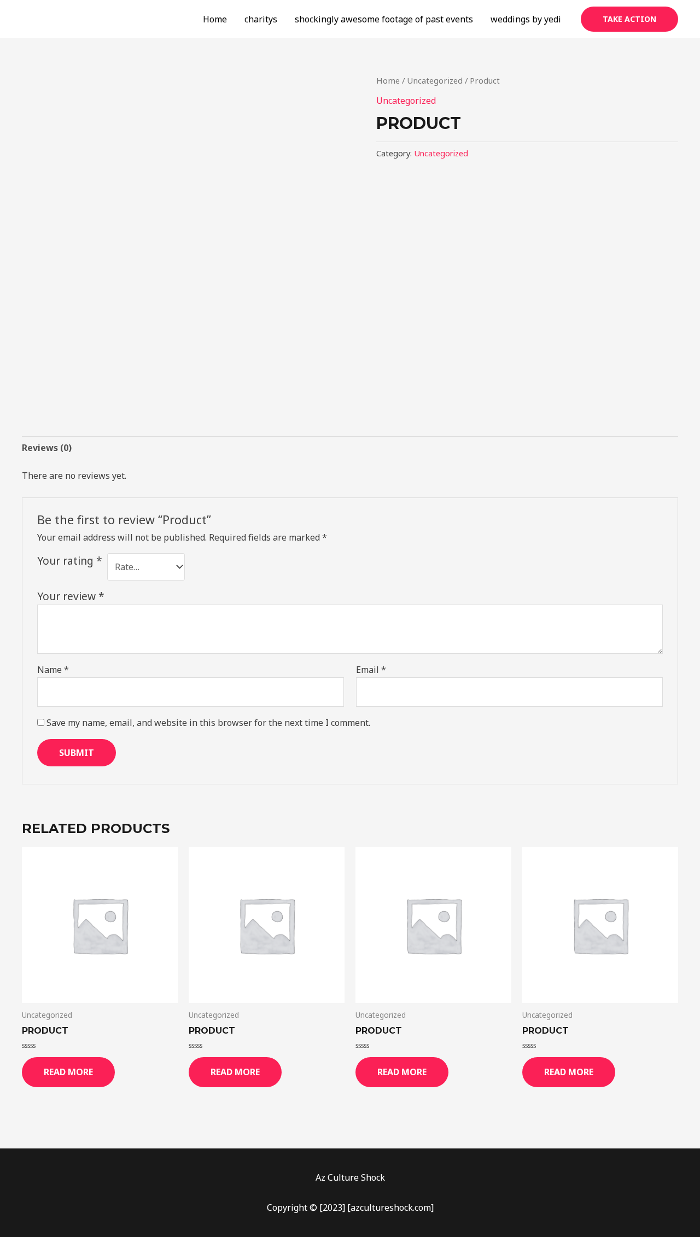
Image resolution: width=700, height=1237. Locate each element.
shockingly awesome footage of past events (384, 19)
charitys (260, 19)
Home (215, 19)
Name (53, 670)
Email (371, 670)
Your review (70, 596)
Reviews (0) (47, 448)
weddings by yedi (526, 19)
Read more (68, 1072)
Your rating (69, 560)
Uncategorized (435, 80)
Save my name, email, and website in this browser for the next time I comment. (208, 723)
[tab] (47, 448)
